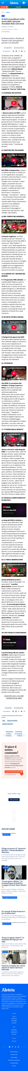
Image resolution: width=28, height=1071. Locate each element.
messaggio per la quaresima (9, 897)
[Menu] (5, 3)
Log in (19, 793)
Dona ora (3, 7)
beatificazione (6, 834)
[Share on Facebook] (13, 51)
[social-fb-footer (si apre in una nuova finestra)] (12, 1047)
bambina (5, 952)
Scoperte (14, 1023)
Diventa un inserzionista (14, 1060)
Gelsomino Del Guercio (7, 29)
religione (8, 12)
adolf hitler (5, 867)
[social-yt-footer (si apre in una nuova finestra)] (9, 1047)
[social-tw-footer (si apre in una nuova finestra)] (15, 1047)
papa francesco (6, 924)
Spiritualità (14, 1020)
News (3, 12)
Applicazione (14, 1032)
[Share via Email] (21, 51)
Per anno (14, 1041)
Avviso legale (14, 1057)
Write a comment (14, 799)
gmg (3, 720)
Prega (17, 7)
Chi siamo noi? (14, 1054)
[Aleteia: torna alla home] (14, 2)
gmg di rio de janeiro (7, 724)
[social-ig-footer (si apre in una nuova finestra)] (18, 1047)
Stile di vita (14, 1018)
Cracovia (5, 87)
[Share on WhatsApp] (24, 51)
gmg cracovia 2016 (12, 720)
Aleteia (16, 29)
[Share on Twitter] (19, 51)
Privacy (14, 1066)
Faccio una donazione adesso (13, 771)
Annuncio (14, 1034)
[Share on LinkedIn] (16, 51)
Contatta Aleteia (14, 1063)
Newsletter (14, 1030)
